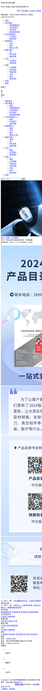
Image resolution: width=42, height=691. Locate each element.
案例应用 (8, 41)
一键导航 (11, 689)
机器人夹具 (19, 684)
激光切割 (12, 39)
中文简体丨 (25, 11)
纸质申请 (12, 56)
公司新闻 (12, 67)
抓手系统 (8, 23)
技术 (11, 76)
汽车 (11, 43)
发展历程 (12, 63)
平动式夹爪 (13, 27)
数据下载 (8, 50)
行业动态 (12, 69)
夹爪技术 (12, 30)
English (32, 11)
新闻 (7, 65)
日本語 (38, 11)
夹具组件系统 (14, 32)
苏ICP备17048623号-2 (14, 682)
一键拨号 (4, 689)
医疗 (11, 45)
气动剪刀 (12, 36)
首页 (7, 20)
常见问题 (12, 72)
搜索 (23, 179)
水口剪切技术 (10, 34)
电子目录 (12, 54)
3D (10, 52)
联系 (7, 81)
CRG (7, 58)
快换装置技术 (14, 25)
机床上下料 (13, 48)
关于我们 (12, 60)
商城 (7, 83)
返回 (11, 105)
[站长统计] (7, 687)
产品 (11, 74)
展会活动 (12, 78)
